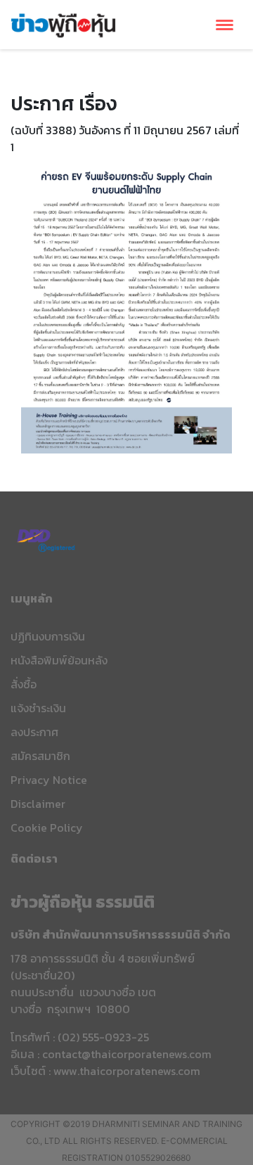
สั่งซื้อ (24, 684)
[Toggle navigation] (224, 25)
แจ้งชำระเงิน (38, 708)
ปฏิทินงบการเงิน (48, 636)
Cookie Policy (47, 827)
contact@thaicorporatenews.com (127, 1053)
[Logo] (63, 23)
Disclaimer (38, 803)
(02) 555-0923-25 (103, 1037)
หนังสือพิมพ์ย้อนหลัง (59, 660)
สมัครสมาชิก (40, 755)
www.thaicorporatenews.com (126, 1070)
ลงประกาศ (34, 731)
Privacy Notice (49, 779)
